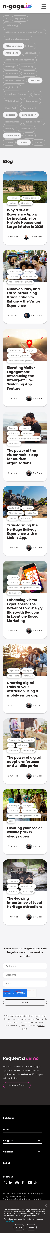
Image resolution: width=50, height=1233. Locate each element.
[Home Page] (17, 6)
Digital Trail (11, 87)
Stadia (29, 135)
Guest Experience (14, 80)
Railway (9, 128)
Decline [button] (31, 1227)
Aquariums (11, 73)
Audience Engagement (18, 39)
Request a (21, 1058)
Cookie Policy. (9, 1221)
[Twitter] (6, 1184)
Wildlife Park (12, 101)
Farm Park (11, 108)
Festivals (28, 108)
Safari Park (27, 128)
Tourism (23, 142)
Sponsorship (12, 135)
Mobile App (27, 66)
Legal (6, 1162)
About (7, 1129)
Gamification (29, 114)
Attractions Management (19, 59)
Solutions (8, 1118)
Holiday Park (12, 121)
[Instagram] (18, 1184)
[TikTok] (37, 1184)
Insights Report (34, 121)
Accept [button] (19, 1227)
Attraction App (14, 46)
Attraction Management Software (24, 32)
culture (38, 142)
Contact (8, 1151)
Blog (8, 161)
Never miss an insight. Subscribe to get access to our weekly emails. (25, 952)
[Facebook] (25, 1184)
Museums (29, 73)
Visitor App (31, 52)
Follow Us (8, 1176)
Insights (8, 1140)
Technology (11, 25)
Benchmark (32, 101)
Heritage (10, 66)
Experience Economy (16, 94)
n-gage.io (20, 18)
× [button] (45, 1205)
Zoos (30, 46)
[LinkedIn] (12, 1184)
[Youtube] (31, 1184)
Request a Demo (16, 1085)
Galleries (10, 114)
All (6, 18)
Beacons (35, 80)
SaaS (37, 94)
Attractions (12, 52)
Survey (9, 142)
